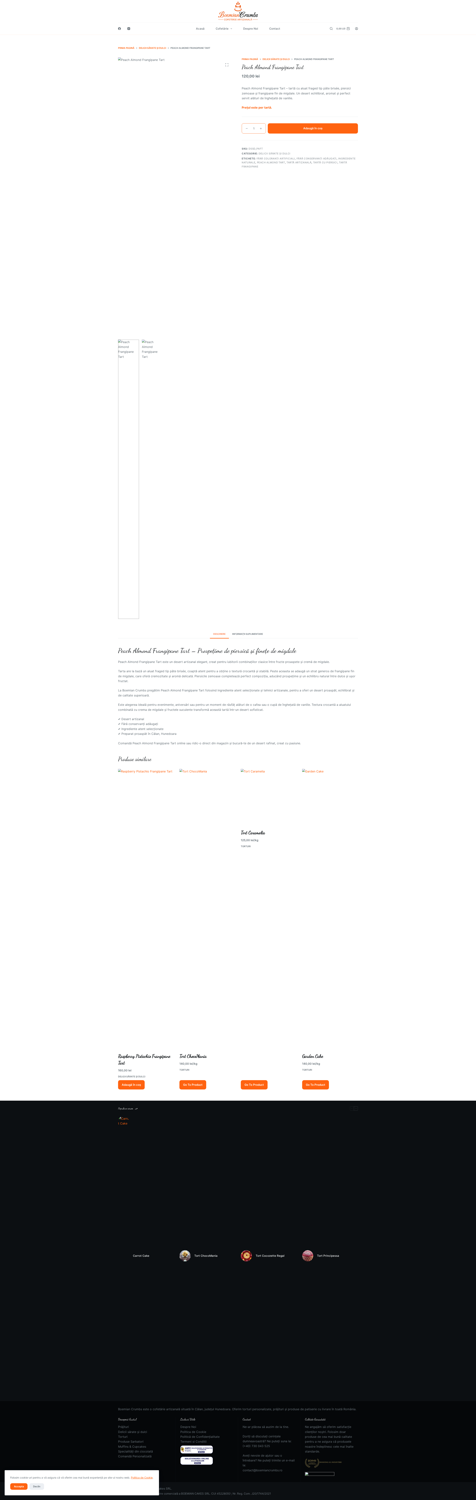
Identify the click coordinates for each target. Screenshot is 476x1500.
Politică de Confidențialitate (200, 1437)
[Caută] (331, 28)
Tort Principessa (328, 1255)
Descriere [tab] (219, 634)
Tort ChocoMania (193, 1056)
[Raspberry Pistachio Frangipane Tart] (146, 908)
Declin (36, 1486)
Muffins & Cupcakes (132, 1446)
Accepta (19, 1486)
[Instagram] (128, 28)
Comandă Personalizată (135, 1456)
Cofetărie (222, 28)
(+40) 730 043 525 (256, 1446)
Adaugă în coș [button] (131, 1084)
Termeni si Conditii (193, 1441)
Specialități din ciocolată (135, 1451)
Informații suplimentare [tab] (247, 634)
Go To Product (192, 1084)
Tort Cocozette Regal (270, 1255)
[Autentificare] (356, 28)
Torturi (184, 1069)
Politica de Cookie (142, 1477)
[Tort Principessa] (307, 1255)
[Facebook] (119, 28)
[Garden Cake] (330, 908)
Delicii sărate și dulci (131, 1076)
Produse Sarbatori (131, 1441)
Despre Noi (250, 28)
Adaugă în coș (312, 128)
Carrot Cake (141, 1255)
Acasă (200, 28)
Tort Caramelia (253, 832)
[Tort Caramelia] (269, 797)
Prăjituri (123, 1427)
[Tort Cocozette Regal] (246, 1255)
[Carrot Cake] (123, 1256)
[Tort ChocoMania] (207, 908)
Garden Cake (312, 1056)
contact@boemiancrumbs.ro (262, 1470)
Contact (274, 28)
